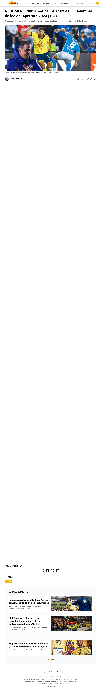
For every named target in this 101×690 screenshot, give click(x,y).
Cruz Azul (8, 581)
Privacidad (58, 676)
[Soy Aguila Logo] (13, 3)
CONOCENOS (64, 3)
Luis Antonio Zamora (16, 78)
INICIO (32, 3)
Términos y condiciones (46, 676)
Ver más (50, 659)
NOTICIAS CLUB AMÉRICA (43, 3)
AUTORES (55, 3)
